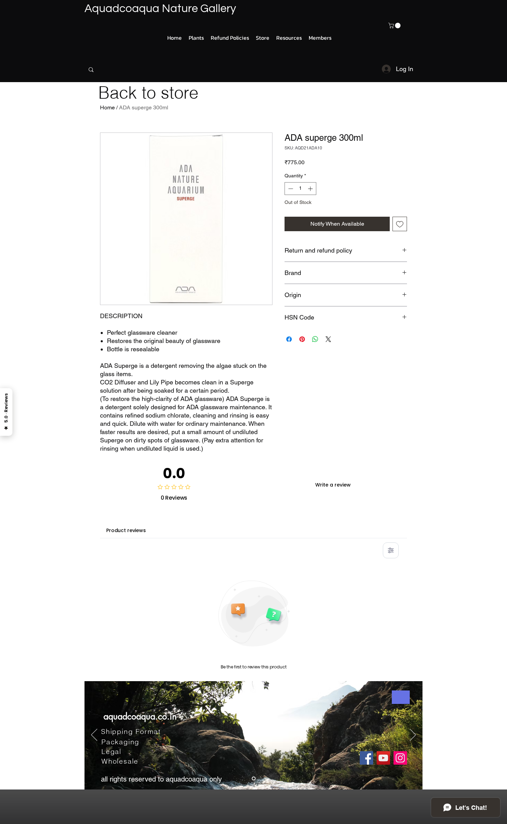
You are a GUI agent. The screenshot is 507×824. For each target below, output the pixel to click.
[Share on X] (328, 339)
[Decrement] (290, 189)
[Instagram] (400, 758)
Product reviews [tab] (126, 530)
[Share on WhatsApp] (315, 339)
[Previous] (94, 735)
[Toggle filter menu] (391, 550)
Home (107, 107)
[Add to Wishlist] (399, 224)
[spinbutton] (300, 189)
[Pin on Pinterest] (302, 339)
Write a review (333, 484)
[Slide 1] (254, 778)
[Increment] (311, 189)
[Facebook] (366, 758)
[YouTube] (383, 758)
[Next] (413, 735)
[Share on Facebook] (289, 339)
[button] (395, 25)
